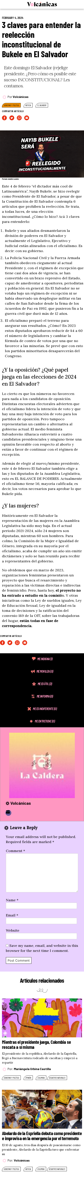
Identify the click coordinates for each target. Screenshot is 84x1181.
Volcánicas (21, 96)
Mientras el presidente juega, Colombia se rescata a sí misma (36, 1044)
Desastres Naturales (57, 1077)
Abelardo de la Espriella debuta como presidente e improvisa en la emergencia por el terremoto (42, 1135)
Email (12, 915)
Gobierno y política (11, 105)
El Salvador (41, 105)
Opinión (28, 1077)
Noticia (28, 105)
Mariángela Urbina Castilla (32, 1069)
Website (12, 930)
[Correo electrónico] (8, 813)
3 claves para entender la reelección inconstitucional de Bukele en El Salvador (41, 39)
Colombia (41, 1077)
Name (12, 900)
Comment (15, 851)
